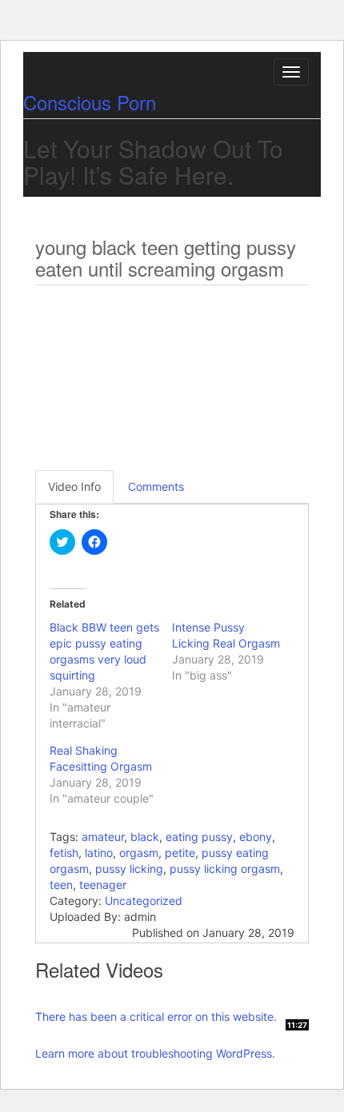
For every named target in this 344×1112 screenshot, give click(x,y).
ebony (255, 836)
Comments (156, 486)
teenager (102, 884)
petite (180, 852)
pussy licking (129, 868)
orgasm (138, 852)
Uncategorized (143, 900)
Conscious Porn (89, 102)
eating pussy (199, 836)
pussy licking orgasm (225, 868)
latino (99, 852)
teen (61, 884)
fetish (64, 852)
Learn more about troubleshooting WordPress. (155, 1053)
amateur (103, 836)
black (144, 836)
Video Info (74, 486)
